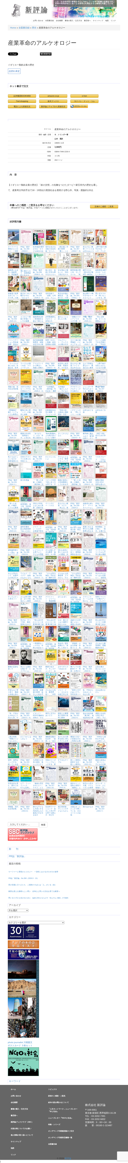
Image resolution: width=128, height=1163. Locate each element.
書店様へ (87, 20)
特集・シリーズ (54, 1124)
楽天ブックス (53, 101)
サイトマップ (98, 20)
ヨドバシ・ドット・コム (84, 101)
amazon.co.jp (53, 96)
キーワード (15, 1081)
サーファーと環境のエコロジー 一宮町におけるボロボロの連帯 (33, 872)
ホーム (13, 1089)
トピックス (52, 1089)
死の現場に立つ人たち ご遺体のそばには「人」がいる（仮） (32, 885)
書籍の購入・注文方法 (73, 20)
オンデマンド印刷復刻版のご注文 (61, 1131)
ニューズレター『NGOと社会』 (60, 1118)
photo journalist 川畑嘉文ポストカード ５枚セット (20, 1044)
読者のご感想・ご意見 (56, 1096)
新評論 (37, 9)
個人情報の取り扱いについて (22, 1135)
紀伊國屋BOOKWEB (22, 96)
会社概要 (59, 20)
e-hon (84, 96)
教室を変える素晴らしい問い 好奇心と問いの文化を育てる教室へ (34, 891)
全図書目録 (49, 20)
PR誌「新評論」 (17, 856)
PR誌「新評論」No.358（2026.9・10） (23, 878)
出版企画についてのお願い (21, 1128)
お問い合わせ (38, 20)
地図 (107, 20)
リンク (113, 20)
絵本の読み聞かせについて (58, 1102)
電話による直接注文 (22, 106)
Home (13, 27)
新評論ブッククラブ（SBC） (22, 1122)
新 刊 (13, 849)
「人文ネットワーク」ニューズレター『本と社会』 (62, 1110)
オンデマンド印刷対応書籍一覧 (60, 1137)
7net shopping (22, 101)
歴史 (34, 27)
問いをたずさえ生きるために (38, 898)
